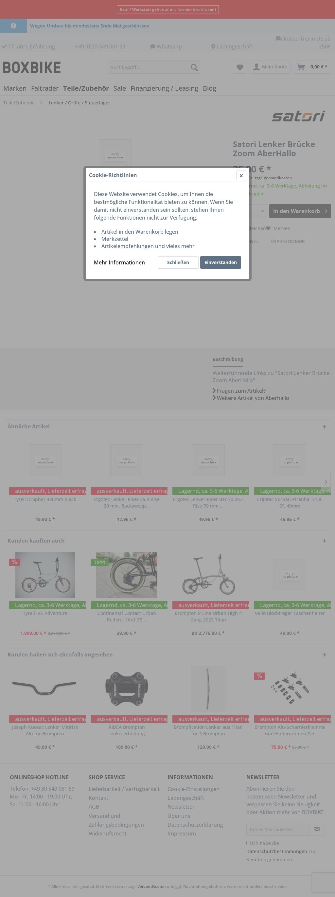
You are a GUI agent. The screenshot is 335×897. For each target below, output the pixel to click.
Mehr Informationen (119, 262)
